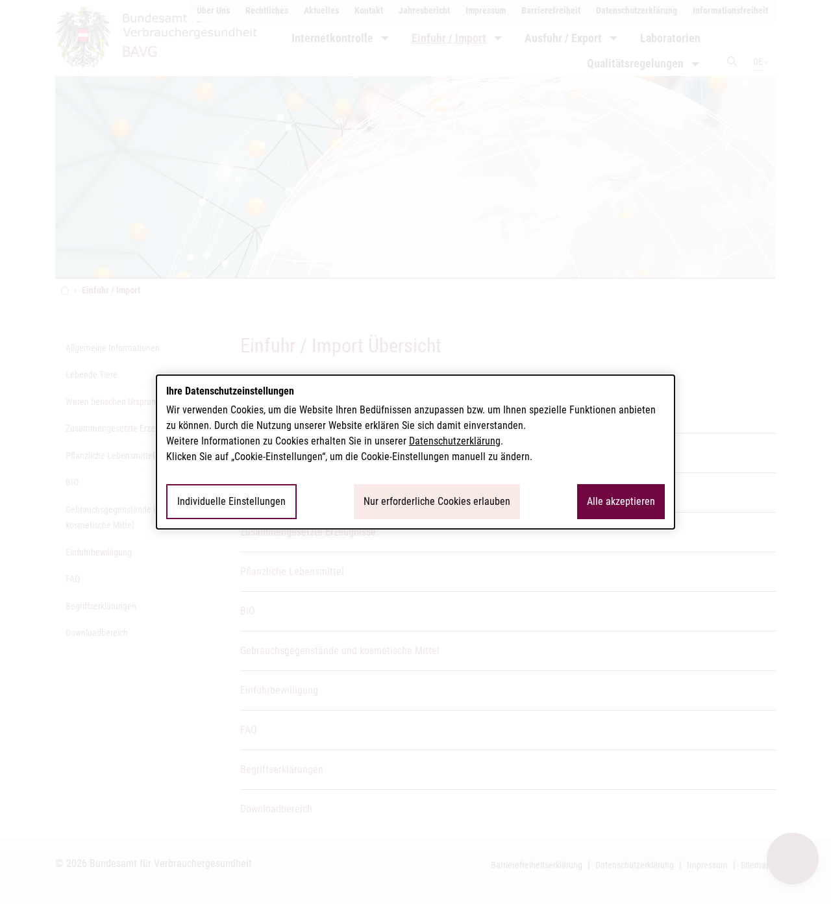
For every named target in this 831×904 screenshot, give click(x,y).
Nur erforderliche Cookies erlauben (437, 501)
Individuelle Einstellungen (231, 501)
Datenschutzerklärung (455, 441)
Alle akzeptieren (621, 501)
